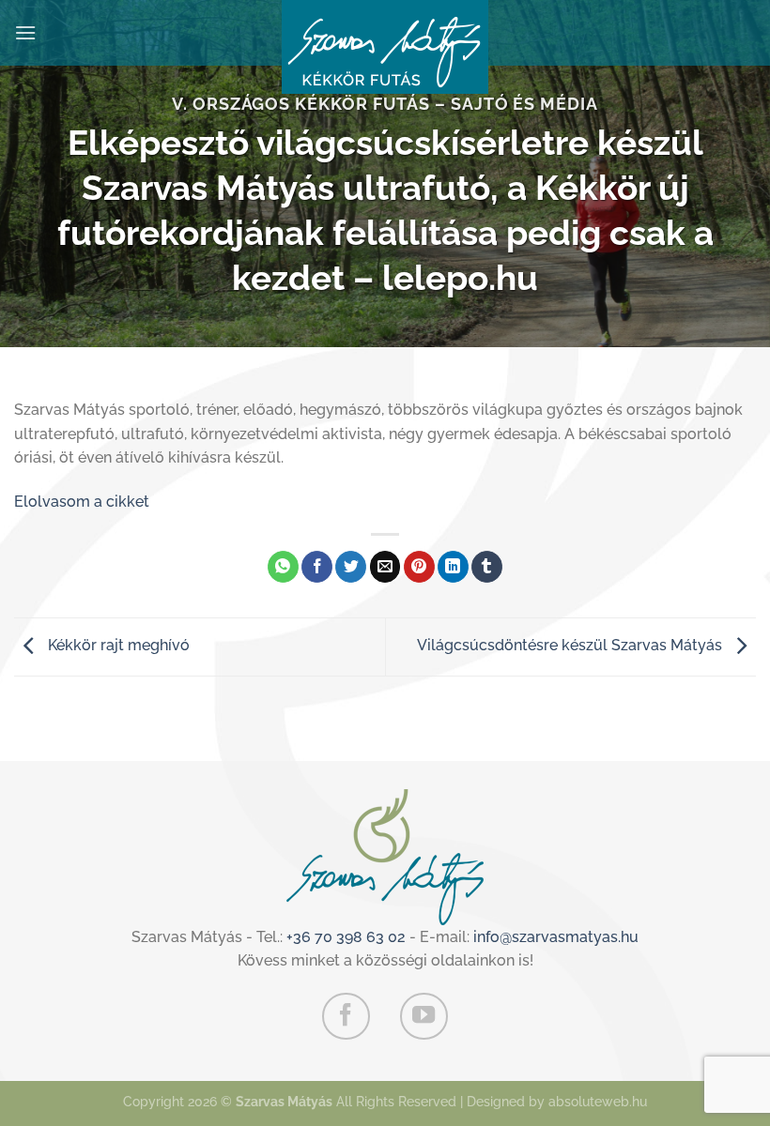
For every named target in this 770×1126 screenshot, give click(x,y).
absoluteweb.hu (597, 1101)
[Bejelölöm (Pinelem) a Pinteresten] (419, 567)
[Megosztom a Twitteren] (350, 567)
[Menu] (25, 32)
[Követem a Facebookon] (345, 1016)
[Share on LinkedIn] (453, 567)
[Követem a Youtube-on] (423, 1016)
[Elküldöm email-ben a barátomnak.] (385, 567)
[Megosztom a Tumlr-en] (486, 567)
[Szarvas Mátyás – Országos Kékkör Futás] (385, 47)
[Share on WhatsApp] (283, 567)
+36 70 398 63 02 (346, 937)
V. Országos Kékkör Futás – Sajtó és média (385, 104)
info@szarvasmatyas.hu (556, 937)
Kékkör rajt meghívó (117, 645)
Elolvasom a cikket (81, 501)
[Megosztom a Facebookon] (316, 567)
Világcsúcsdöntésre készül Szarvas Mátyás (571, 645)
